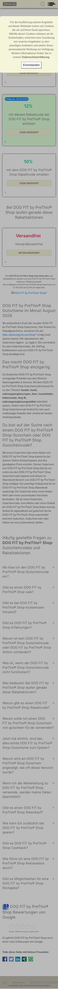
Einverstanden (31, 65)
